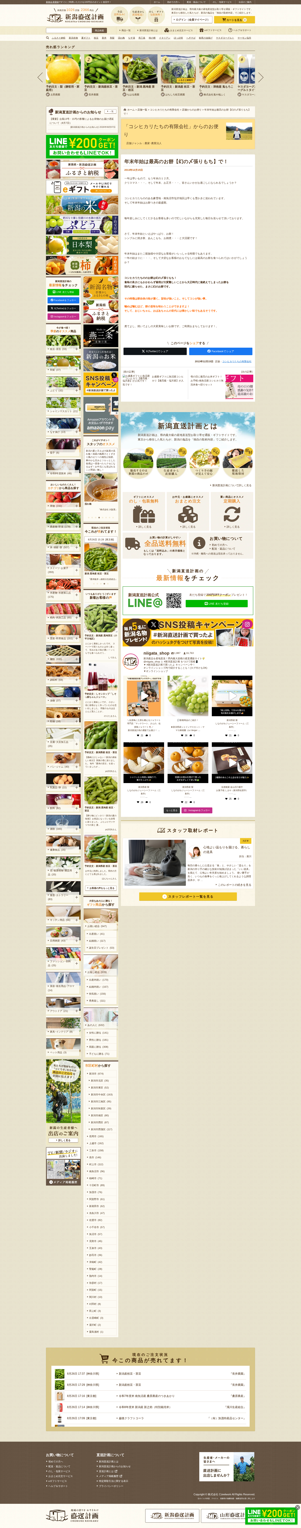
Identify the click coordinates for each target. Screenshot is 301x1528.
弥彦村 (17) (95, 1282)
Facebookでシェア (223, 351)
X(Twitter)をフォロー (65, 308)
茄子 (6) (54, 452)
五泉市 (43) (95, 1248)
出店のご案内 (245, 2)
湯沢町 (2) (95, 1324)
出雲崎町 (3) (96, 1317)
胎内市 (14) (95, 1276)
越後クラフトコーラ (131, 1418)
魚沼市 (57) (95, 1234)
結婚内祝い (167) (98, 986)
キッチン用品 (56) (60, 920)
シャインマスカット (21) (64, 411)
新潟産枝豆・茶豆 (130, 1373)
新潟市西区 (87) (100, 1122)
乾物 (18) (55, 721)
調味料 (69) (56, 679)
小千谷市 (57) (97, 1227)
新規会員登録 (52, 2)
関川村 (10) (95, 1297)
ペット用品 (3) (58, 1052)
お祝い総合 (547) (97, 926)
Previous (40, 77)
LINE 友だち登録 (219, 603)
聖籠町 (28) (95, 1269)
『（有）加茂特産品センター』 (226, 1418)
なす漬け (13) (57, 432)
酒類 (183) (56, 828)
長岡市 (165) (96, 1136)
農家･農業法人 (153, 143)
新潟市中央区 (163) (102, 1094)
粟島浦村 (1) (96, 1331)
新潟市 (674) (96, 1073)
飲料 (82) (55, 808)
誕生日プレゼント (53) (101, 947)
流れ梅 (121, 38)
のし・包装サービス (222, 2)
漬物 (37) (55, 700)
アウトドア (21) (59, 1011)
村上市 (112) (96, 1164)
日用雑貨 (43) (57, 940)
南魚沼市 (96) (97, 1171)
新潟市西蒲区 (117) (101, 1129)
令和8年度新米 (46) (61, 473)
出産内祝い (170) (98, 979)
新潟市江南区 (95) (101, 1101)
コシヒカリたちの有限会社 (237, 361)
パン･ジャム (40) (59, 766)
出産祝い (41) (97, 933)
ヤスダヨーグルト (225, 38)
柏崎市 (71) (95, 1178)
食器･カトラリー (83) (59, 897)
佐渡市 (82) (95, 1220)
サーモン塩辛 (244, 38)
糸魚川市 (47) (97, 1213)
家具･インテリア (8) (61, 1031)
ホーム (157, 2)
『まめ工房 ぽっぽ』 (107, 579)
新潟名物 (73, 38)
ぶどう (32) (56, 390)
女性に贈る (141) (98, 1032)
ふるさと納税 (58, 38)
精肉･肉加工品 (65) (61, 617)
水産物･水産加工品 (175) (60, 594)
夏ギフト (85, 38)
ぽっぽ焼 (178, 38)
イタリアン (164, 38)
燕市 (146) (95, 1157)
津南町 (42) (95, 1262)
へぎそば (190, 38)
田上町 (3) (95, 1311)
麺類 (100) (56, 659)
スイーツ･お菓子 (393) (59, 570)
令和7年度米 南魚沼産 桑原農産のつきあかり (147, 1395)
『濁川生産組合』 (235, 1407)
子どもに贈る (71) (99, 1053)
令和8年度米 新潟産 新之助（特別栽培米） (145, 1407)
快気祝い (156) (97, 993)
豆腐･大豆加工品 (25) (59, 744)
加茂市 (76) (95, 1192)
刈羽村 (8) (95, 1304)
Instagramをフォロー (65, 316)
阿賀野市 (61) (97, 1199)
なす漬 (131, 38)
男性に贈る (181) (98, 1039)
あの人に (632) (95, 1025)
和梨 (112, 38)
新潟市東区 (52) (100, 1087)
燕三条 (141, 38)
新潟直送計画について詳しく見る (232, 485)
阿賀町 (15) (95, 1289)
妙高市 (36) (95, 1255)
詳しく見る (145, 526)
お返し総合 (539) (97, 972)
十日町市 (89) (97, 1185)
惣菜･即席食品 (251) (61, 638)
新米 (104, 38)
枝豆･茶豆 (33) (58, 349)
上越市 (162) (96, 1143)
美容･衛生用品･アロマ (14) (62, 988)
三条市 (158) (96, 1150)
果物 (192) (56, 506)
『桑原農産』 (237, 1395)
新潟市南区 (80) (100, 1115)
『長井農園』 (237, 1373)
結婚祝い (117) (97, 940)
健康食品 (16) (57, 849)
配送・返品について (196, 2)
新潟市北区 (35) (100, 1080)
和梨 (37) (55, 369)
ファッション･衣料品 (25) (59, 963)
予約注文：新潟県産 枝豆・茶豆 (101, 752)
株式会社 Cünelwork (219, 1494)
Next (261, 77)
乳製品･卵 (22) (58, 787)
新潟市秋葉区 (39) (101, 1108)
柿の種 (152, 38)
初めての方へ (173, 2)
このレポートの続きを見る (234, 884)
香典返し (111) (97, 1000)
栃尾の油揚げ (206, 38)
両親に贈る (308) (98, 1046)
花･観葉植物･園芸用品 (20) (60, 872)
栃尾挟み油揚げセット (96, 573)
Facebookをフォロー (65, 300)
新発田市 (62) (97, 1206)
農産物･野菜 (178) (60, 526)
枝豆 (96, 38)
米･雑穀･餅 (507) (59, 547)
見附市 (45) (95, 1241)
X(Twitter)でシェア (157, 351)
